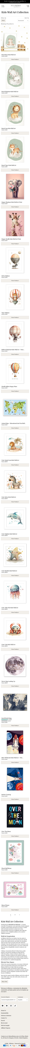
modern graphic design (21, 956)
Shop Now (4, 981)
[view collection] (15, 39)
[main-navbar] (2, 6)
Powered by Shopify (20, 1043)
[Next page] (19, 914)
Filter (3, 20)
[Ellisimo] (15, 6)
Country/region (5, 997)
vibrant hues (19, 951)
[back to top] (27, 1025)
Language (20, 997)
